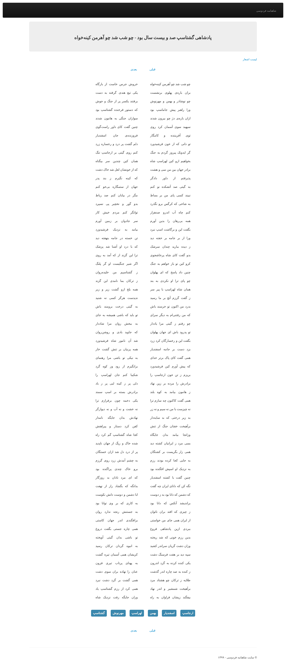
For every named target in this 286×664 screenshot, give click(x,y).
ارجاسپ (187, 613)
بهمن (153, 613)
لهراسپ (137, 613)
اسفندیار (169, 613)
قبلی (152, 69)
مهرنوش (118, 613)
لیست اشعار (250, 59)
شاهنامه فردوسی (266, 10)
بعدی (134, 69)
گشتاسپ (99, 613)
